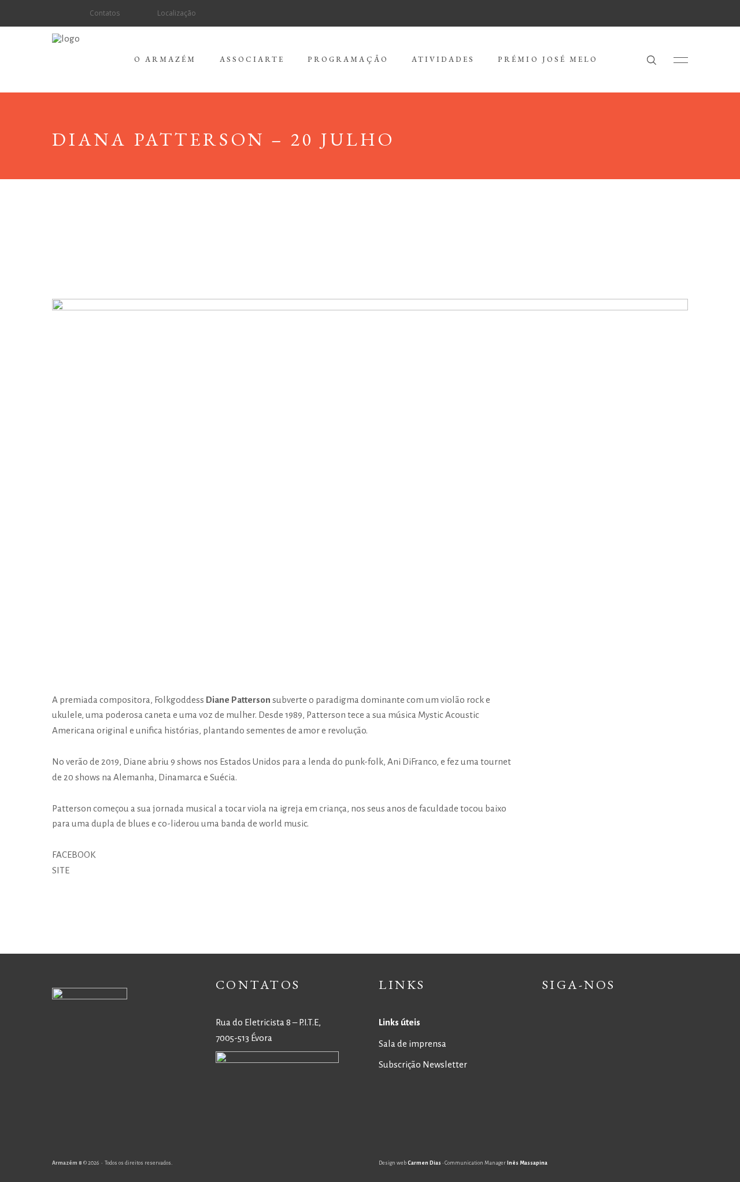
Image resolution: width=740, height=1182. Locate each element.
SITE (60, 870)
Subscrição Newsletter (423, 1064)
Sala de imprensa (412, 1043)
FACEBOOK (73, 854)
